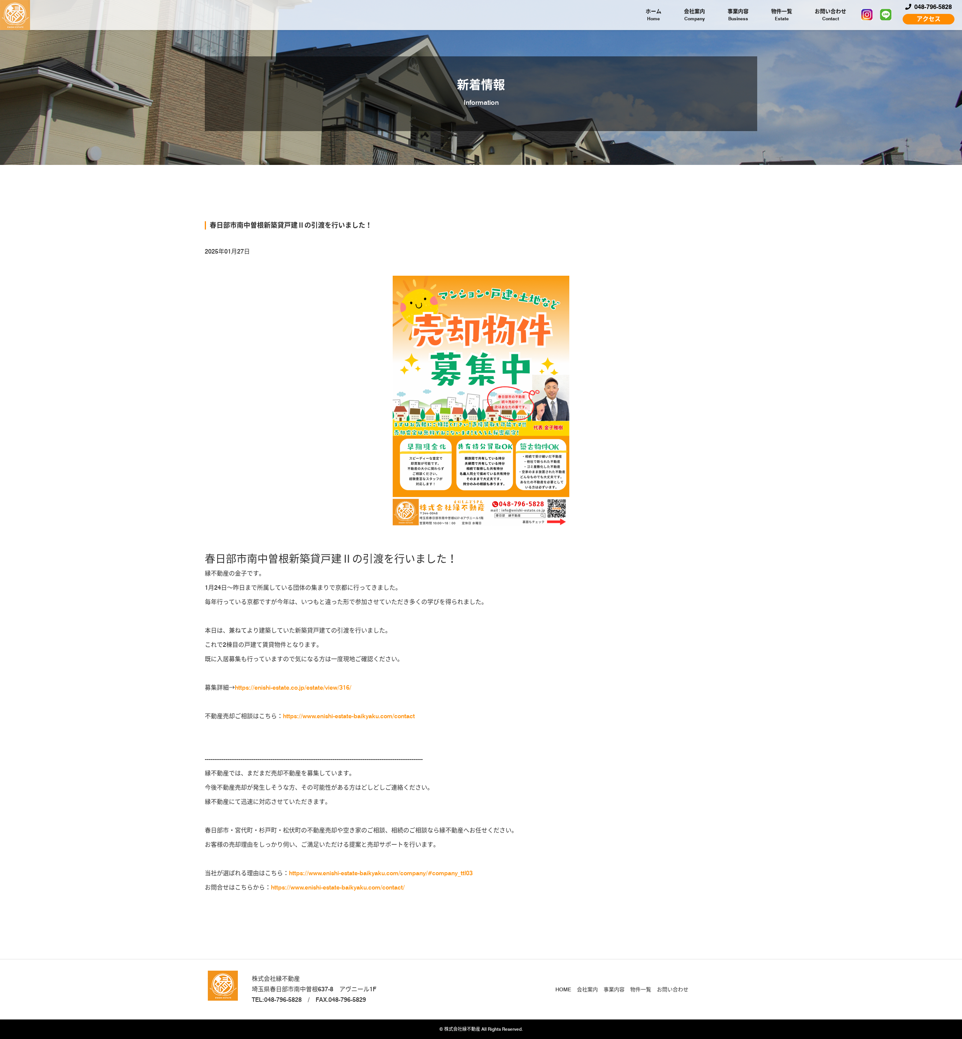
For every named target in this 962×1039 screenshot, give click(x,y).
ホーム (653, 14)
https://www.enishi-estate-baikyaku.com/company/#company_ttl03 (381, 873)
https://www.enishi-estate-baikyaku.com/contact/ (338, 887)
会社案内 (694, 14)
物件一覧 (781, 14)
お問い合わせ (830, 14)
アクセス (929, 19)
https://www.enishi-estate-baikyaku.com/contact (349, 716)
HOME (563, 989)
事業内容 (738, 14)
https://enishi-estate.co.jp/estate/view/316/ (293, 687)
